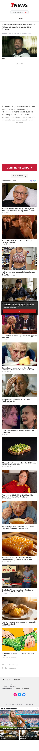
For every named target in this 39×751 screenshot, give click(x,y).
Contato (4, 679)
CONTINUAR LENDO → (19, 167)
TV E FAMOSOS (11, 665)
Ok (19, 311)
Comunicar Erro (18, 176)
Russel (29, 33)
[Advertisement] (19, 83)
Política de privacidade (13, 679)
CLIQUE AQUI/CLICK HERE (22, 688)
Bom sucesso (10, 668)
